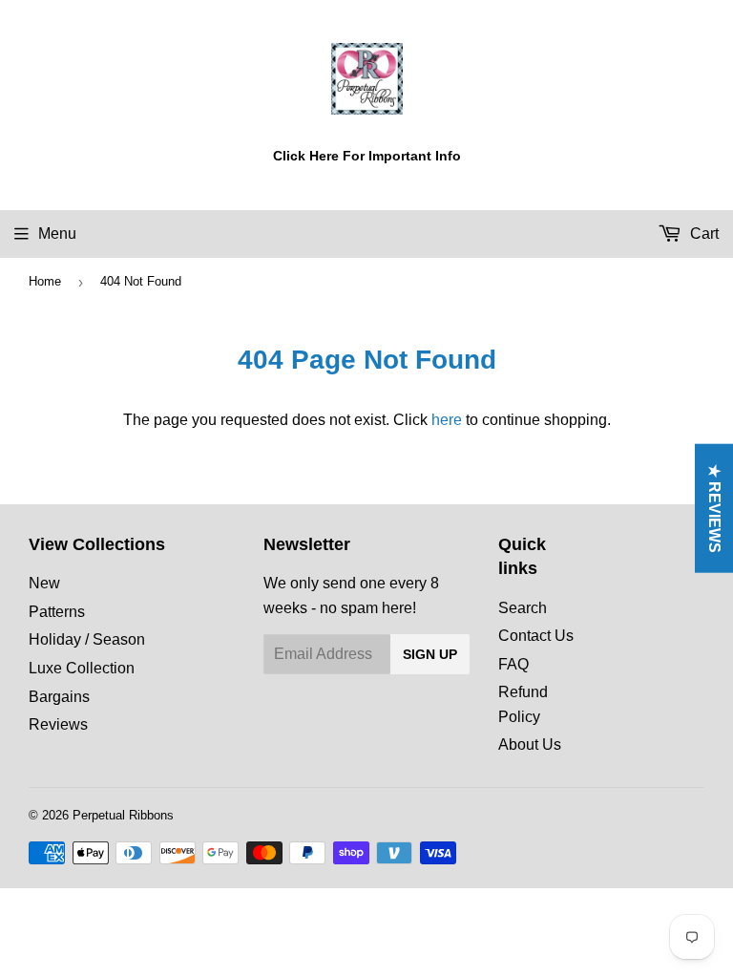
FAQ (513, 664)
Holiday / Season (87, 639)
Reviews (58, 724)
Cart (702, 233)
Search (522, 608)
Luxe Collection (82, 668)
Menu (57, 233)
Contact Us (536, 635)
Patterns (57, 612)
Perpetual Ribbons (123, 815)
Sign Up (430, 654)
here (446, 420)
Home (45, 281)
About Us (529, 744)
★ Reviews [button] (714, 508)
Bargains (59, 697)
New (44, 583)
